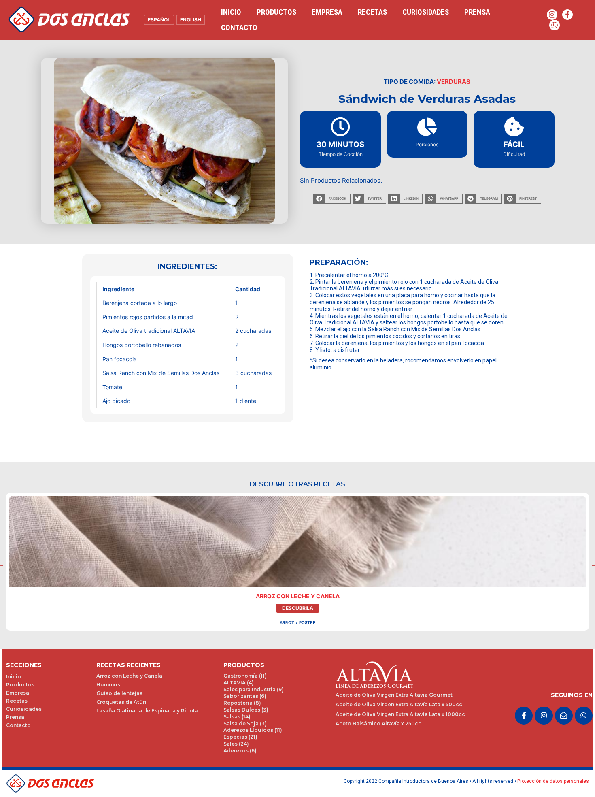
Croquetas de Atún (121, 702)
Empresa (327, 12)
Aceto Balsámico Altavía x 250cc (378, 723)
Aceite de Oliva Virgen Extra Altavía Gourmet (394, 695)
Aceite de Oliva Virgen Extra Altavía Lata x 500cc (399, 704)
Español (159, 20)
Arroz (287, 622)
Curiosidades (425, 12)
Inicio (231, 12)
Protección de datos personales (553, 781)
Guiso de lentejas (119, 693)
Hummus (108, 685)
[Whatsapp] (554, 25)
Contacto (239, 27)
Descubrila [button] (297, 608)
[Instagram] (552, 14)
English (190, 20)
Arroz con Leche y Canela (298, 595)
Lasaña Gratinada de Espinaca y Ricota (147, 710)
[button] (331, 199)
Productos (276, 12)
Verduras (453, 81)
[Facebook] (567, 14)
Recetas (372, 12)
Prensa (477, 12)
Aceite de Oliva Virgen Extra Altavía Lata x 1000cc (400, 714)
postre (307, 622)
